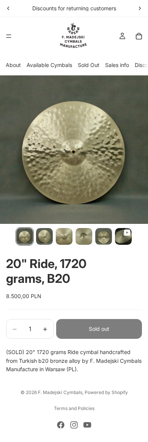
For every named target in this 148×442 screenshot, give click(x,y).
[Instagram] (74, 424)
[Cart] (139, 36)
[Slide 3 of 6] (64, 236)
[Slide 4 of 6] (84, 236)
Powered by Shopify (106, 392)
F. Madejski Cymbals (60, 392)
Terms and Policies (74, 408)
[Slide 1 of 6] (24, 236)
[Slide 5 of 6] (103, 236)
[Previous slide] (8, 8)
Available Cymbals (49, 65)
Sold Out (88, 65)
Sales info (117, 65)
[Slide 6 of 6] (123, 236)
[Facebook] (60, 424)
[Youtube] (87, 424)
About (13, 65)
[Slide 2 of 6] (44, 236)
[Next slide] (139, 8)
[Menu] (8, 36)
